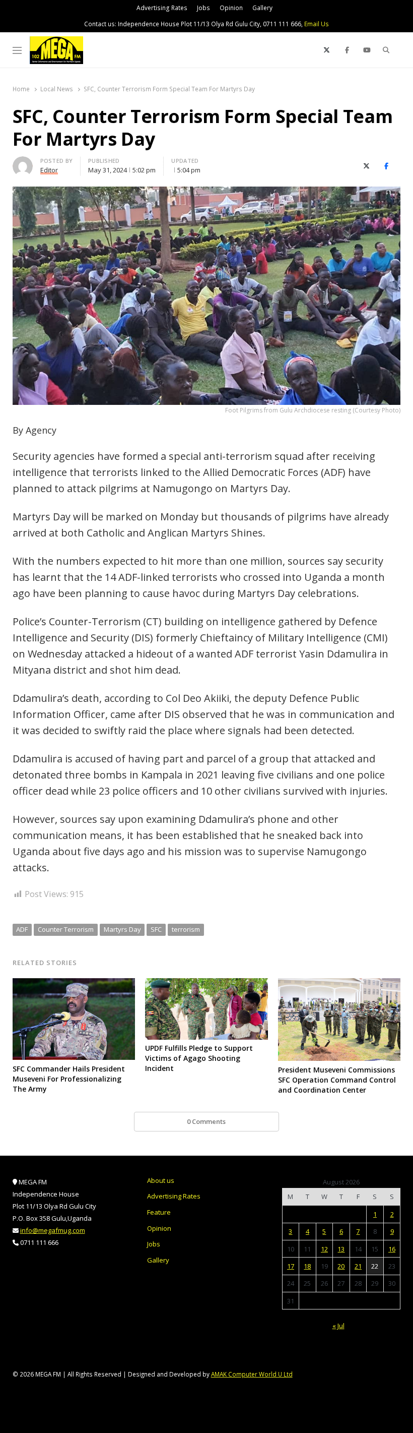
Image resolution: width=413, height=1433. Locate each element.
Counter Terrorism (66, 929)
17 (290, 1266)
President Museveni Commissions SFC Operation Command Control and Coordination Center (337, 1080)
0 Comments (206, 1121)
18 (307, 1266)
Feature (159, 1212)
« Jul (338, 1325)
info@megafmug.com (52, 1230)
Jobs (203, 8)
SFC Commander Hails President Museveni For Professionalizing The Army (69, 1079)
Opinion (231, 8)
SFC (156, 929)
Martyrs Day (122, 929)
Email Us (316, 24)
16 (391, 1248)
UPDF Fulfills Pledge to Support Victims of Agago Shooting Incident (199, 1058)
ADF (22, 929)
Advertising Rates (161, 8)
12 (324, 1248)
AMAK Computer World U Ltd (252, 1374)
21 (358, 1266)
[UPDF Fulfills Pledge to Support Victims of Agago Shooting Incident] (206, 984)
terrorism (186, 929)
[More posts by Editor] (23, 162)
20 (341, 1266)
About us (160, 1180)
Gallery (262, 8)
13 (341, 1248)
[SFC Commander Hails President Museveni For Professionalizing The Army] (74, 984)
